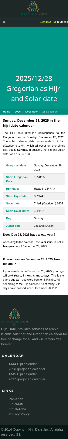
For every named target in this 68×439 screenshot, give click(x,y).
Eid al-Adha (17, 409)
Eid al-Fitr (15, 404)
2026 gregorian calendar (26, 369)
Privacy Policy (19, 414)
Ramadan (15, 399)
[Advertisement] (34, 51)
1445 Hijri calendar (22, 374)
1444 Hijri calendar (22, 364)
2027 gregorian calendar (26, 379)
